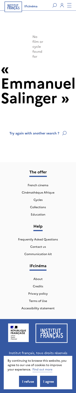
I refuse (28, 381)
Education (38, 214)
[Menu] (69, 5)
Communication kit (38, 254)
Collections (38, 207)
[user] (62, 5)
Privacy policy (38, 293)
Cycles (38, 200)
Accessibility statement (38, 308)
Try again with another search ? (34, 133)
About (38, 279)
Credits (38, 286)
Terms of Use (38, 301)
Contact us (38, 246)
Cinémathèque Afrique (38, 192)
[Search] (54, 5)
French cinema (38, 185)
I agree (48, 381)
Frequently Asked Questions (38, 239)
